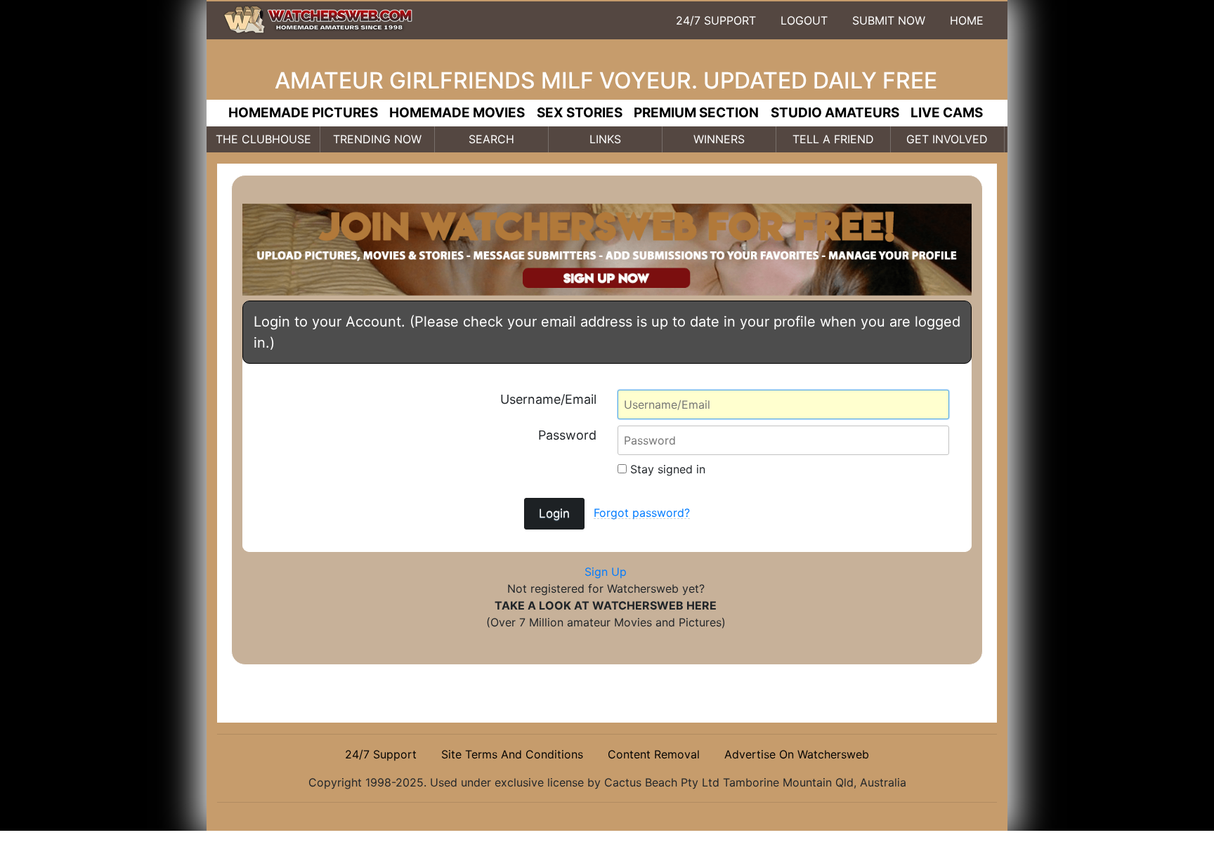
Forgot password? (642, 513)
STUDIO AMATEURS (835, 113)
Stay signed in (666, 469)
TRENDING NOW (377, 139)
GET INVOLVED (947, 139)
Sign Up (606, 572)
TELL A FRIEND (833, 139)
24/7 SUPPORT (716, 20)
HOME (967, 20)
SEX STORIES (579, 113)
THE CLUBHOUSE (263, 139)
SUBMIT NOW (888, 20)
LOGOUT (804, 20)
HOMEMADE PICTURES (303, 113)
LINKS (605, 139)
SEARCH (491, 139)
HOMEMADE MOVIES (457, 113)
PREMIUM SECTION (696, 113)
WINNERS (719, 139)
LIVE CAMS (946, 113)
